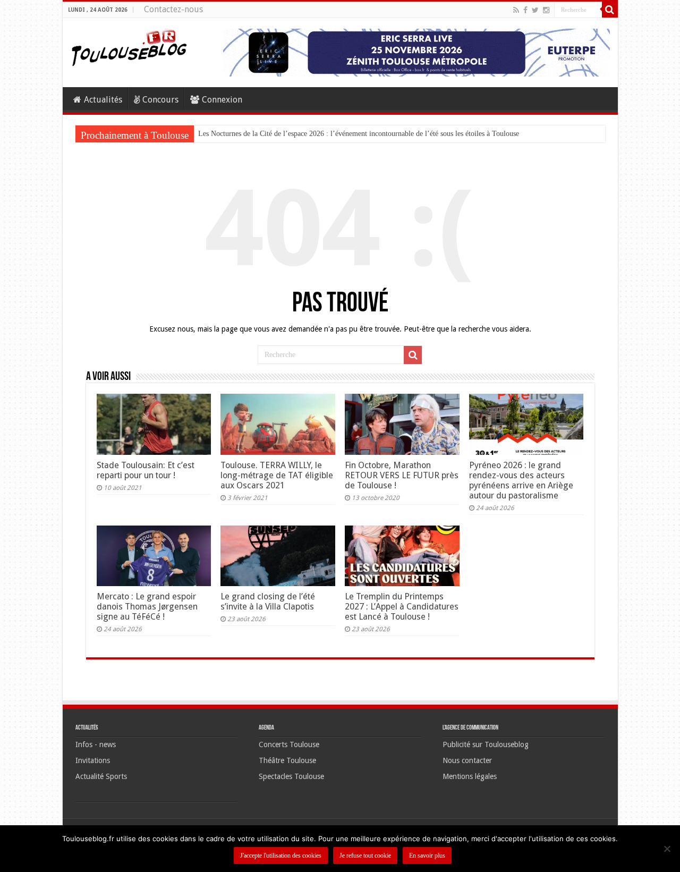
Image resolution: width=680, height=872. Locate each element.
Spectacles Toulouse (291, 776)
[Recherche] (610, 10)
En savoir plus (427, 855)
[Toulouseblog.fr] (129, 46)
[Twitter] (535, 10)
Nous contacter (467, 760)
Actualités (103, 100)
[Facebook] (525, 10)
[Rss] (516, 10)
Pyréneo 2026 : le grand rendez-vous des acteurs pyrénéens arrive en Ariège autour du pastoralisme (521, 480)
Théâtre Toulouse (287, 760)
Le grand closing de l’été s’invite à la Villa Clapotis (267, 601)
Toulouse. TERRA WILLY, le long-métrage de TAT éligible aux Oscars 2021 (276, 475)
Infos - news (95, 744)
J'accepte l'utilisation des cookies (280, 855)
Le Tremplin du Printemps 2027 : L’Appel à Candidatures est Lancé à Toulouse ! (401, 606)
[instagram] (546, 10)
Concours (160, 100)
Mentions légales (470, 776)
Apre (205, 134)
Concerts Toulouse (289, 744)
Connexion (222, 100)
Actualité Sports (101, 776)
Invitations (92, 760)
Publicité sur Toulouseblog (486, 744)
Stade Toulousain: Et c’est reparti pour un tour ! (145, 470)
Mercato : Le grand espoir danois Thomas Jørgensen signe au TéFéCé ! (147, 606)
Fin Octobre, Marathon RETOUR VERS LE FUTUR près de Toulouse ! (401, 475)
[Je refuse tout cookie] (666, 848)
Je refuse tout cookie (365, 855)
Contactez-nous (173, 9)
